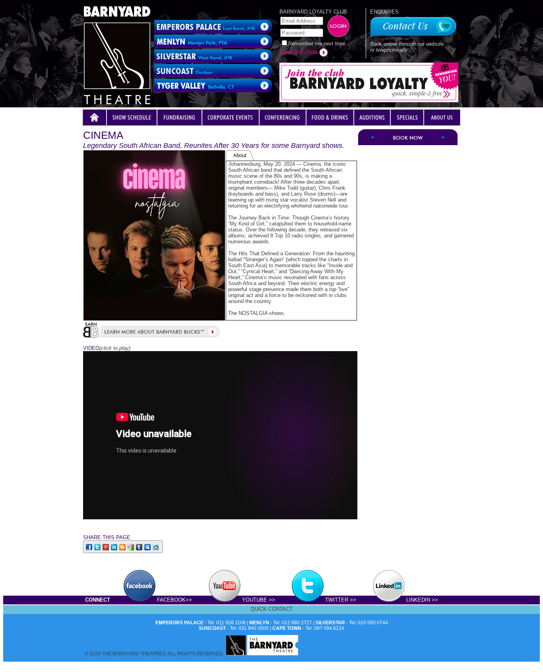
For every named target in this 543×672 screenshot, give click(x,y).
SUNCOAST (212, 628)
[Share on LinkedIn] (114, 546)
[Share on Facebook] (89, 546)
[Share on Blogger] (123, 546)
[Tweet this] (98, 546)
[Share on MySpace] (148, 546)
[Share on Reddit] (156, 546)
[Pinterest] (106, 546)
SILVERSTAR (330, 622)
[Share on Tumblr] (140, 546)
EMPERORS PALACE (179, 622)
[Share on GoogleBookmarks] (131, 546)
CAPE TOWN (286, 628)
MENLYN (259, 622)
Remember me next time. (317, 44)
